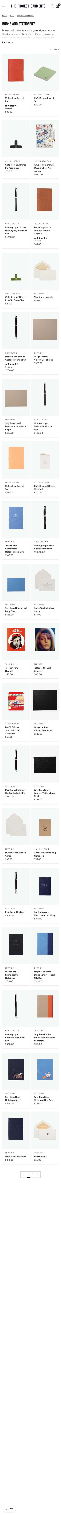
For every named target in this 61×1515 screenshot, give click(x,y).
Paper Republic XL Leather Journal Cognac (43, 230)
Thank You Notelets (43, 297)
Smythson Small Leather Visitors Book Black (44, 793)
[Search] (52, 6)
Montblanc (11, 353)
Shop (12, 15)
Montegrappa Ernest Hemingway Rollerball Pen (16, 230)
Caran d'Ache (12, 724)
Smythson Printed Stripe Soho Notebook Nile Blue (45, 974)
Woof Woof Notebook (16, 1156)
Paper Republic (12, 94)
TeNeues (38, 664)
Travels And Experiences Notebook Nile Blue (14, 548)
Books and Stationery (25, 15)
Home (4, 15)
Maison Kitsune (41, 94)
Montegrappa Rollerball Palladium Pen (15, 1037)
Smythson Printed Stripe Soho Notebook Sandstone (45, 1037)
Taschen (9, 664)
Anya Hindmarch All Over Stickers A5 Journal (44, 167)
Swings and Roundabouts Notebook (11, 974)
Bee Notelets (40, 1156)
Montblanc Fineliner (15, 912)
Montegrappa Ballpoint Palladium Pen (43, 426)
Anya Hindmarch (42, 161)
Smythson (39, 293)
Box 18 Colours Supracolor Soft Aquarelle (12, 730)
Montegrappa (12, 224)
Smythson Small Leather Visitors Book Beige (15, 426)
